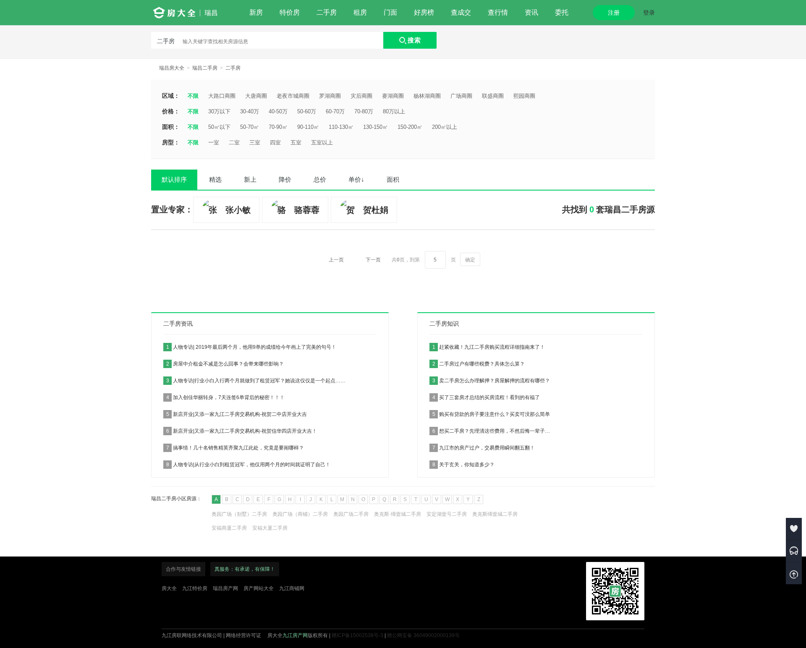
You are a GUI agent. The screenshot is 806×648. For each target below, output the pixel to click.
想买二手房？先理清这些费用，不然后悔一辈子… (491, 431)
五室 (295, 142)
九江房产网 (295, 635)
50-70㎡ (249, 127)
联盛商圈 (493, 96)
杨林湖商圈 (427, 96)
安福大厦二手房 (270, 528)
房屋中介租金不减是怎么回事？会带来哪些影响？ (225, 364)
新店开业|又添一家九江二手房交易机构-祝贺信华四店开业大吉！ (241, 431)
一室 (213, 142)
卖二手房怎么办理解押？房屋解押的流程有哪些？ (491, 381)
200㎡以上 (444, 127)
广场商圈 (461, 96)
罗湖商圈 (330, 96)
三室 (254, 142)
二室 (234, 142)
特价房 (290, 12)
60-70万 (335, 111)
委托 (561, 12)
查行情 (498, 12)
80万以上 (394, 111)
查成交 (461, 12)
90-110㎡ (308, 127)
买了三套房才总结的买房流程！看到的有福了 (486, 397)
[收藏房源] (794, 529)
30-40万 (249, 111)
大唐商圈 (256, 96)
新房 (256, 12)
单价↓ (356, 179)
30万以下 (219, 111)
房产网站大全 (258, 588)
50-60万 (306, 111)
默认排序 (174, 179)
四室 (275, 142)
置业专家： (172, 209)
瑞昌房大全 (171, 68)
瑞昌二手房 (204, 68)
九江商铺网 (291, 588)
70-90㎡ (278, 127)
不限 (193, 96)
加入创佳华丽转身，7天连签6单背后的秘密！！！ (225, 397)
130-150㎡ (375, 127)
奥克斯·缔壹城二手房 (397, 514)
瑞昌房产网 (225, 588)
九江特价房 (194, 588)
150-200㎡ (410, 127)
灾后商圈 (361, 96)
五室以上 (322, 142)
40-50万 (278, 111)
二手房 (327, 12)
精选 (215, 179)
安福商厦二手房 (229, 528)
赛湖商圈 (393, 96)
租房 (360, 12)
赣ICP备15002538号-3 (357, 635)
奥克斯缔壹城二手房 (495, 514)
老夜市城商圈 (293, 96)
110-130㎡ (341, 127)
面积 (393, 179)
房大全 (169, 588)
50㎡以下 (219, 127)
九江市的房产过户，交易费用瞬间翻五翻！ (483, 448)
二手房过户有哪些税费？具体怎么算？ (478, 364)
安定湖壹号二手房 (447, 514)
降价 (285, 179)
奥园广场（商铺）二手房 (300, 514)
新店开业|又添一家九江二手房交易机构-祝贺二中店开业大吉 (236, 414)
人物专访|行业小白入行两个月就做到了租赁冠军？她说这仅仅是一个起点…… (255, 381)
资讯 (531, 12)
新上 (250, 179)
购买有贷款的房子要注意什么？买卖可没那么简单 (491, 414)
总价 (320, 179)
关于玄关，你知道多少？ (463, 465)
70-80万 (363, 111)
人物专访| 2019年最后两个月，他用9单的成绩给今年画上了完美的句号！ (251, 347)
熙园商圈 (524, 96)
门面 (390, 12)
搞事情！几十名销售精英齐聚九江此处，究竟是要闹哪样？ (235, 448)
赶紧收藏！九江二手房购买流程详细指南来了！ (488, 347)
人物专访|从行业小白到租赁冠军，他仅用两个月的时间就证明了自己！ (248, 465)
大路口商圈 (222, 96)
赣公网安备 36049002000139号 (423, 635)
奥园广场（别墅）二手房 (239, 514)
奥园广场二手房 (351, 514)
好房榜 (424, 12)
